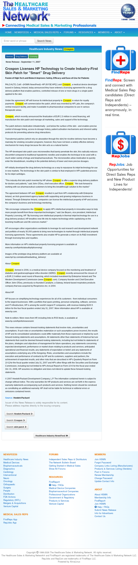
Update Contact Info (104, 481)
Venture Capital (10, 506)
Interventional (9, 474)
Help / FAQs (57, 485)
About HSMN (101, 494)
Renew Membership (104, 474)
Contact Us (100, 516)
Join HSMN (100, 459)
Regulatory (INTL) (12, 500)
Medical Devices (11, 462)
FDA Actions (9, 496)
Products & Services (59, 500)
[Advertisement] (82, 12)
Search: (19, 413)
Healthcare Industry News (15, 459)
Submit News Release (105, 509)
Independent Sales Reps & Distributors (68, 459)
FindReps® (54, 481)
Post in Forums (102, 471)
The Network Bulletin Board (62, 462)
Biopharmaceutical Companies (64, 491)
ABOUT (119, 32)
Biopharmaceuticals (13, 465)
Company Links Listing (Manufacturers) (114, 465)
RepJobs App (9, 522)
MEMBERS (104, 32)
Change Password (103, 478)
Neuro (6, 478)
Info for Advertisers (104, 513)
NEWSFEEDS (21, 32)
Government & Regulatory (61, 497)
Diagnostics (9, 468)
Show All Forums (57, 468)
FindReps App (10, 519)
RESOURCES (86, 32)
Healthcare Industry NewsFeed (51, 435)
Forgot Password (103, 462)
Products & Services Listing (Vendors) (113, 468)
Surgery (7, 487)
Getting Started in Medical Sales (65, 465)
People (6, 490)
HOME (8, 32)
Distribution (8, 493)
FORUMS (69, 32)
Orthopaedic (9, 484)
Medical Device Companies (62, 488)
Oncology (8, 481)
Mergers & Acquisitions (14, 503)
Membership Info (103, 497)
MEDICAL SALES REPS (46, 32)
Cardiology (8, 471)
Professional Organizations (62, 494)
